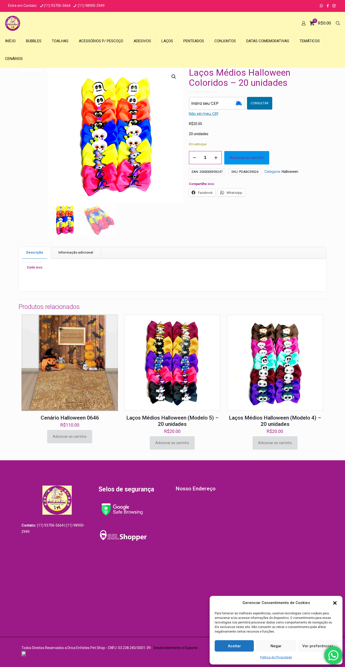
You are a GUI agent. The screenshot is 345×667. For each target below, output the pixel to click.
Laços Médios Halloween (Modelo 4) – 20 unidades (275, 421)
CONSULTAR (259, 103)
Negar (276, 646)
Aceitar (234, 646)
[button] (334, 603)
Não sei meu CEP (203, 113)
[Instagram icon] (334, 6)
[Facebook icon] (328, 6)
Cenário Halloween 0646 (70, 418)
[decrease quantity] (194, 157)
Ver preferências (317, 646)
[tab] (35, 252)
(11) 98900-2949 (91, 6)
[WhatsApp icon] (321, 6)
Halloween (290, 172)
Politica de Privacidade (276, 657)
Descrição (34, 252)
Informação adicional (75, 252)
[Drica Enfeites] (12, 23)
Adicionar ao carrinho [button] (70, 436)
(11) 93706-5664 (57, 6)
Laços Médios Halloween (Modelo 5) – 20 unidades (172, 421)
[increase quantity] (216, 157)
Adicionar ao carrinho (247, 158)
